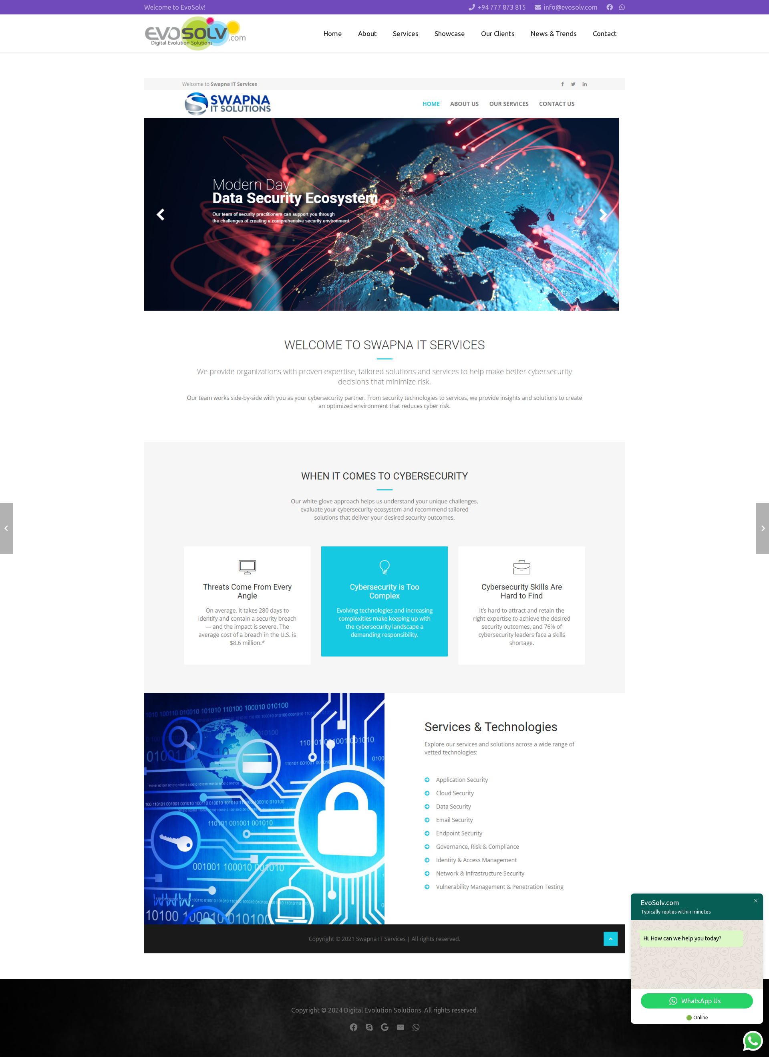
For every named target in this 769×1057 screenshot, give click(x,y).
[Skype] (369, 1027)
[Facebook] (609, 7)
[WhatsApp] (622, 7)
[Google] (385, 1027)
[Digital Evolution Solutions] (195, 34)
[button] (425, 33)
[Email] (401, 1027)
